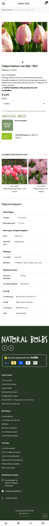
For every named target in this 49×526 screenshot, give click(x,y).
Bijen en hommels (8, 468)
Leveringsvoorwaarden (11, 420)
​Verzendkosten (7, 416)
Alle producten (7, 10)
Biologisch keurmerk (9, 392)
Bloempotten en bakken (11, 464)
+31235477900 (11, 498)
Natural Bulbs (7, 388)
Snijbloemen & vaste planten (12, 460)
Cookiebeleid (24, 516)
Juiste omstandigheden (10, 456)
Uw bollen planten (8, 448)
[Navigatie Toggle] (3, 3)
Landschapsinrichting (10, 436)
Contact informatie (9, 384)
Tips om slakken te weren (11, 452)
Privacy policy (7, 380)
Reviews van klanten (9, 428)
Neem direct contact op (11, 404)
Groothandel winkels (9, 432)
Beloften (5, 424)
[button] (4, 37)
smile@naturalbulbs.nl (13, 491)
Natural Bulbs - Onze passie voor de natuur (18, 400)
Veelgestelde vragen (10, 396)
